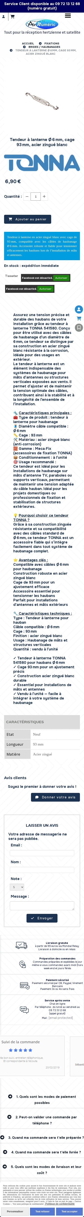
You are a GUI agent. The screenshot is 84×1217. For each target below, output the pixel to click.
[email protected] (61, 1018)
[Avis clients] (79, 328)
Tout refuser (42, 1211)
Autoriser (61, 278)
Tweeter (11, 276)
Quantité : (13, 196)
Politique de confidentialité (60, 1203)
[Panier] (79, 318)
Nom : (16, 862)
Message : (20, 896)
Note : (16, 879)
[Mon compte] (79, 309)
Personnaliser (15, 1211)
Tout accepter (69, 1211)
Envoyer (44, 918)
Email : (16, 845)
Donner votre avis (58, 797)
